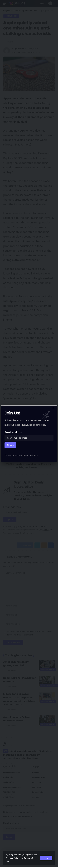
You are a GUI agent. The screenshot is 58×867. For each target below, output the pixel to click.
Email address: (14, 432)
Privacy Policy (12, 858)
